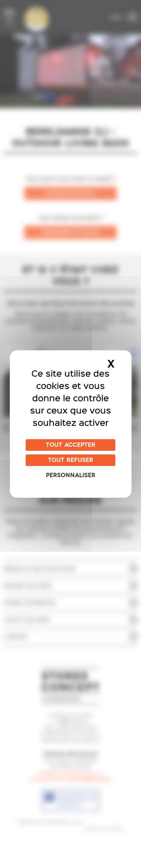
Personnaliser (70, 475)
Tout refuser (70, 460)
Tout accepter (70, 445)
